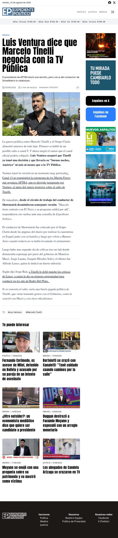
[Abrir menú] (112, 12)
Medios (103, 12)
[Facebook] (109, 2)
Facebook (103, 517)
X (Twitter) (103, 521)
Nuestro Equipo (73, 517)
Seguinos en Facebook (100, 114)
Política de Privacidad (73, 521)
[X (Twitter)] (114, 2)
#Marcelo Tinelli (34, 312)
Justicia (92, 12)
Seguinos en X (101, 101)
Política (81, 12)
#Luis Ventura (14, 312)
